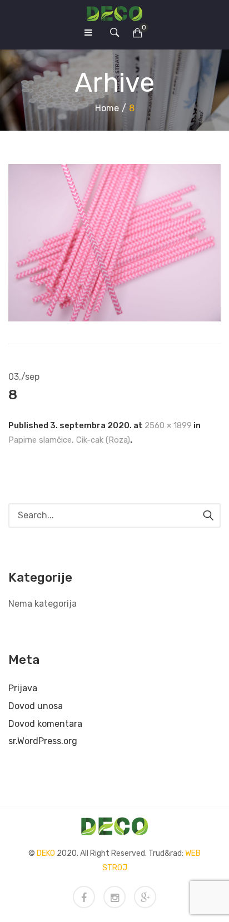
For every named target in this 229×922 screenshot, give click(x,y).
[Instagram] (114, 897)
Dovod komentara (45, 723)
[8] (114, 242)
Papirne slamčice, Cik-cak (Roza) (69, 440)
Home (107, 108)
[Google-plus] (145, 897)
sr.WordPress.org (42, 741)
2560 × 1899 (168, 425)
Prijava (22, 688)
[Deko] (114, 13)
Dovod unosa (35, 706)
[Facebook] (84, 897)
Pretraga (208, 515)
